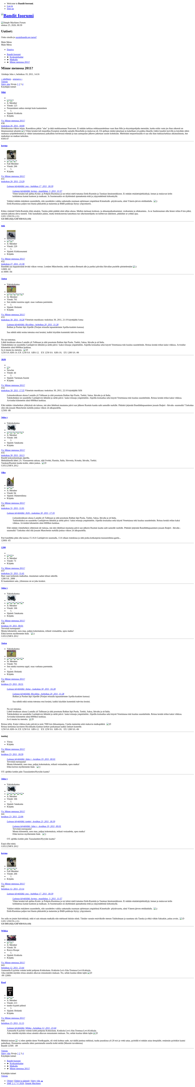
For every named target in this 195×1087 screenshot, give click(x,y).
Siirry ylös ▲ (37, 1081)
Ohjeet (10, 1081)
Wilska (4, 931)
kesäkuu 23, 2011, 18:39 (12, 754)
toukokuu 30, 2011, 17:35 (12, 390)
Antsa (4, 278)
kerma (4, 145)
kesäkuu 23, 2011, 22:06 (12, 816)
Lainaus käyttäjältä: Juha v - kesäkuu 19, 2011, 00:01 (31, 759)
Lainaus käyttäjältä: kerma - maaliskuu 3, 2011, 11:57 (37, 191)
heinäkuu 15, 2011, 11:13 (12, 1023)
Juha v (4, 417)
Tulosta (4, 81)
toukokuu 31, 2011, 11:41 (12, 573)
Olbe (3, 472)
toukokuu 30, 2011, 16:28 (12, 320)
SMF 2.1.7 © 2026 (15, 1083)
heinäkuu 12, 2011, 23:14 (12, 889)
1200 (3, 547)
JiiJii (3, 359)
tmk (3, 226)
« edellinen (6, 79)
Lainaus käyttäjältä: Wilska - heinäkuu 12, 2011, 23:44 (31, 1028)
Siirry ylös (5, 1053)
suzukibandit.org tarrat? (26, 37)
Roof (3, 982)
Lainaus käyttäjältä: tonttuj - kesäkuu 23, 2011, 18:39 (31, 821)
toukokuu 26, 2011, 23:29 (12, 181)
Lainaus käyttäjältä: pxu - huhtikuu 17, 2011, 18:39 (30, 186)
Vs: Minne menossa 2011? (13, 120)
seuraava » (17, 79)
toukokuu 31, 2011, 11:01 (12, 508)
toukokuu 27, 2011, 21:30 (12, 264)
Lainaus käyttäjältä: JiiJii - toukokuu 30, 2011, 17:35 (31, 513)
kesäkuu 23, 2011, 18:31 (12, 684)
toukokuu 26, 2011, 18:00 (12, 126)
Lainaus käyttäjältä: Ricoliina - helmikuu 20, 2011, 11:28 (32, 324)
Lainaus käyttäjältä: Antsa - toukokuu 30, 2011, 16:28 (31, 689)
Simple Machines (33, 1083)
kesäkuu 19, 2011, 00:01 (12, 626)
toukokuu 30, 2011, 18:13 (12, 455)
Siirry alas (5, 84)
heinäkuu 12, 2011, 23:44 (12, 968)
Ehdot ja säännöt (21, 1081)
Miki (3, 92)
